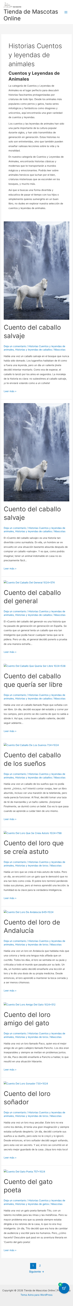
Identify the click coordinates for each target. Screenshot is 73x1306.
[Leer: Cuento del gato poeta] (24, 1171)
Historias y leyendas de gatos (32, 1204)
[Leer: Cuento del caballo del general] (29, 582)
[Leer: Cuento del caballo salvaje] (36, 270)
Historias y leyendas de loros (31, 865)
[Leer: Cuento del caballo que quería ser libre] (34, 666)
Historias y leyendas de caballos (33, 349)
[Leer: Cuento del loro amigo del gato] (29, 1004)
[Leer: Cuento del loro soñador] (26, 1083)
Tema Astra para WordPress (36, 1294)
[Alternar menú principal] (66, 12)
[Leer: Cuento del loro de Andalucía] (29, 912)
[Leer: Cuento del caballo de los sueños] (31, 745)
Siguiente (36, 1271)
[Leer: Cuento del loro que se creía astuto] (32, 833)
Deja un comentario (15, 346)
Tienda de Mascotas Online (31, 15)
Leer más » (10, 391)
